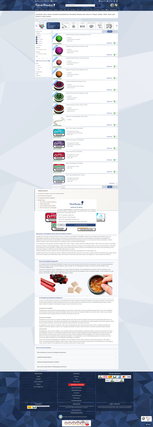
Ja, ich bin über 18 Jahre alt (81, 225)
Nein (61, 225)
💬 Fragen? (148, 424)
